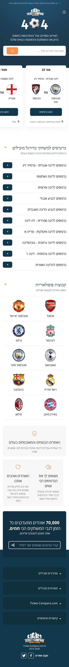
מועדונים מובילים (48, 588)
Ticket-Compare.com (44, 603)
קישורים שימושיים (47, 618)
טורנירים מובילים (48, 573)
